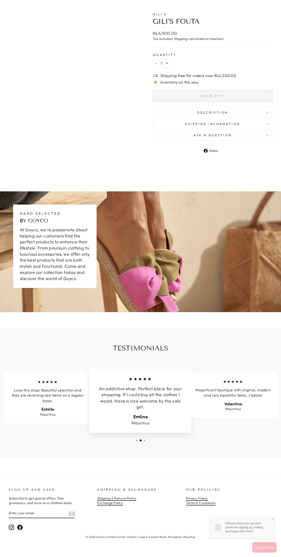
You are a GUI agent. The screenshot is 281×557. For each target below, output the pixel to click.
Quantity (164, 55)
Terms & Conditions (201, 503)
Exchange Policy (110, 503)
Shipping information (212, 124)
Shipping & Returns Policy (116, 498)
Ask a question (212, 135)
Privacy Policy (197, 498)
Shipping (180, 39)
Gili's (160, 14)
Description (212, 113)
